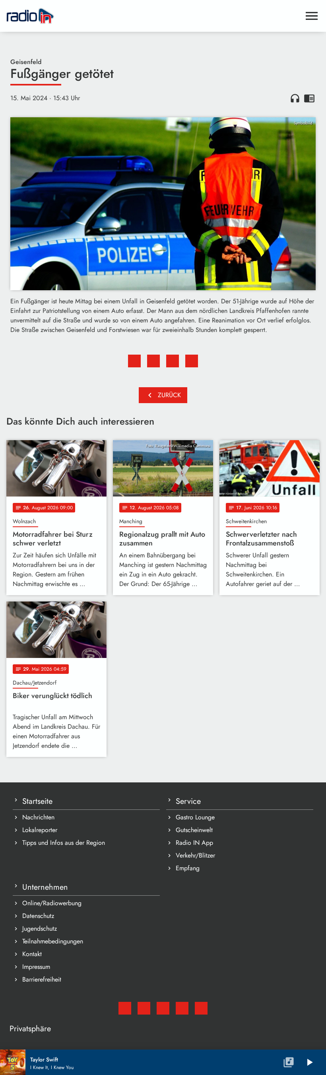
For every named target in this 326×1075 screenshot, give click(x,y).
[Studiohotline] (201, 1008)
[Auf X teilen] (153, 361)
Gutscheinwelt (194, 829)
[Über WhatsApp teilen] (172, 361)
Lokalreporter (39, 829)
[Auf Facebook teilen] (134, 361)
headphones (295, 98)
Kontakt (32, 954)
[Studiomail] (124, 1008)
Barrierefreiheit (41, 979)
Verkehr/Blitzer (195, 855)
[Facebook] (144, 1008)
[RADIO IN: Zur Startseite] (153, 16)
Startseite (37, 801)
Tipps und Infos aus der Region (63, 842)
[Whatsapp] (182, 1008)
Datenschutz (38, 915)
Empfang (188, 868)
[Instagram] (163, 1008)
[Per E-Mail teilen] (191, 361)
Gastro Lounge (195, 817)
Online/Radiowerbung (52, 903)
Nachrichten (38, 817)
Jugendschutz (39, 928)
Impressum (36, 966)
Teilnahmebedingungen (52, 941)
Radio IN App (194, 842)
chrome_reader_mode (309, 98)
